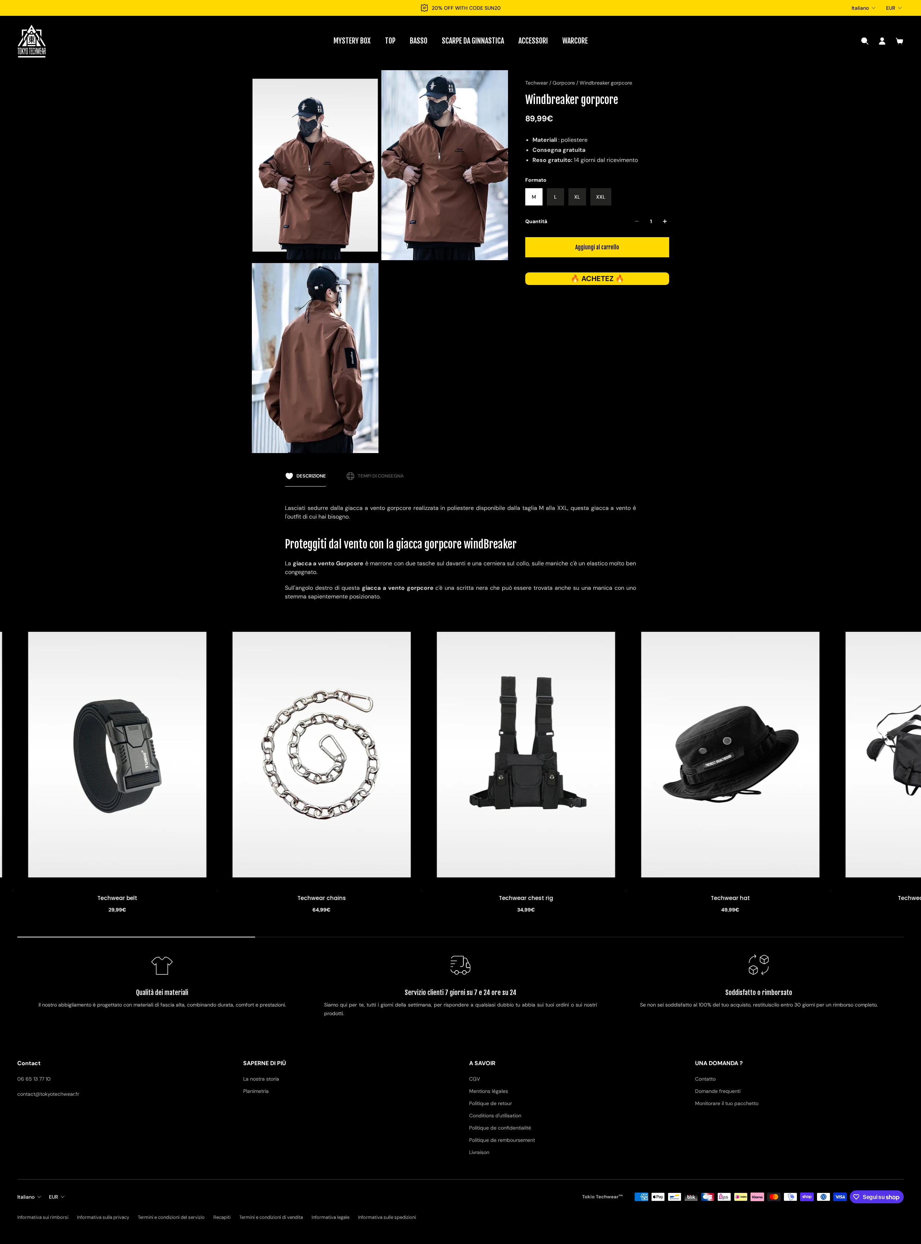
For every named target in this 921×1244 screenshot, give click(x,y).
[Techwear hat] (381, 755)
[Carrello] (899, 41)
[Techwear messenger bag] (585, 755)
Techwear (537, 83)
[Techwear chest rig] (176, 755)
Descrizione (311, 476)
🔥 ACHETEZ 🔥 (597, 279)
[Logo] (31, 41)
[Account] (882, 41)
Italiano (860, 8)
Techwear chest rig (176, 898)
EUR (890, 8)
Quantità (536, 221)
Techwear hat (380, 898)
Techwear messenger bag (585, 898)
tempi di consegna (381, 476)
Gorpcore (564, 83)
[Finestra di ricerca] (865, 41)
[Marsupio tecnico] (789, 755)
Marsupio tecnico (789, 898)
